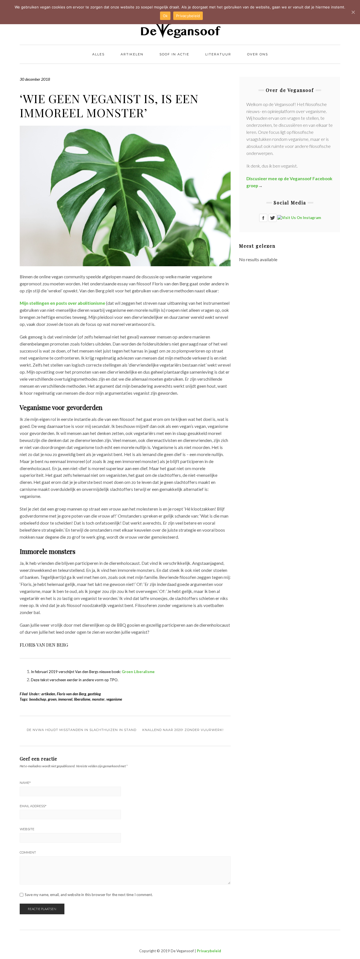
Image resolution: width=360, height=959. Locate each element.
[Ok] (353, 12)
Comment (28, 852)
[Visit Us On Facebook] (263, 217)
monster (98, 699)
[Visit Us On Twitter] (272, 217)
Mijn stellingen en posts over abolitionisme (62, 303)
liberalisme (82, 699)
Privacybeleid (209, 951)
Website (27, 829)
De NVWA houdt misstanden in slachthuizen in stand (81, 730)
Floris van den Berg (71, 694)
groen (52, 699)
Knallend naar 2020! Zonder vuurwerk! (183, 730)
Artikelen (132, 54)
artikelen (48, 694)
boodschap (37, 699)
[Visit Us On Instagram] (299, 217)
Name (25, 783)
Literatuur (218, 54)
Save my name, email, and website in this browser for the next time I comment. (89, 895)
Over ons (257, 54)
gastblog (94, 694)
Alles (98, 54)
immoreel (65, 699)
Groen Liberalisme (138, 671)
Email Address (33, 806)
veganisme (114, 699)
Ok (165, 15)
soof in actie (174, 54)
